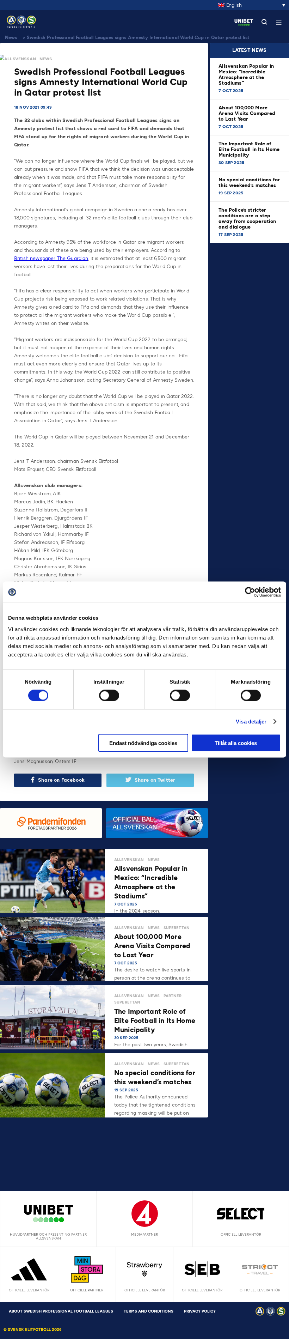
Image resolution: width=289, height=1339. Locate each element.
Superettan (177, 928)
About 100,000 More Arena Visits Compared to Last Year (247, 113)
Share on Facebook (61, 780)
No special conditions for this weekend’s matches (249, 182)
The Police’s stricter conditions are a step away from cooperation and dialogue (247, 218)
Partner (173, 996)
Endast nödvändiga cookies (143, 743)
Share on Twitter (155, 780)
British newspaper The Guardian (51, 258)
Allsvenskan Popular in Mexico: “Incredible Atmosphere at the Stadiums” (246, 74)
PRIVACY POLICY (200, 1311)
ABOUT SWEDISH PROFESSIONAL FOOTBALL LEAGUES (61, 1311)
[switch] (109, 695)
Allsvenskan (20, 58)
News (11, 37)
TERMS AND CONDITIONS (148, 1311)
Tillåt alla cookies (236, 743)
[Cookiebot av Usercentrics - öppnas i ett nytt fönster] (250, 592)
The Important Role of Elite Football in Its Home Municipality (249, 149)
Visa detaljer (251, 722)
